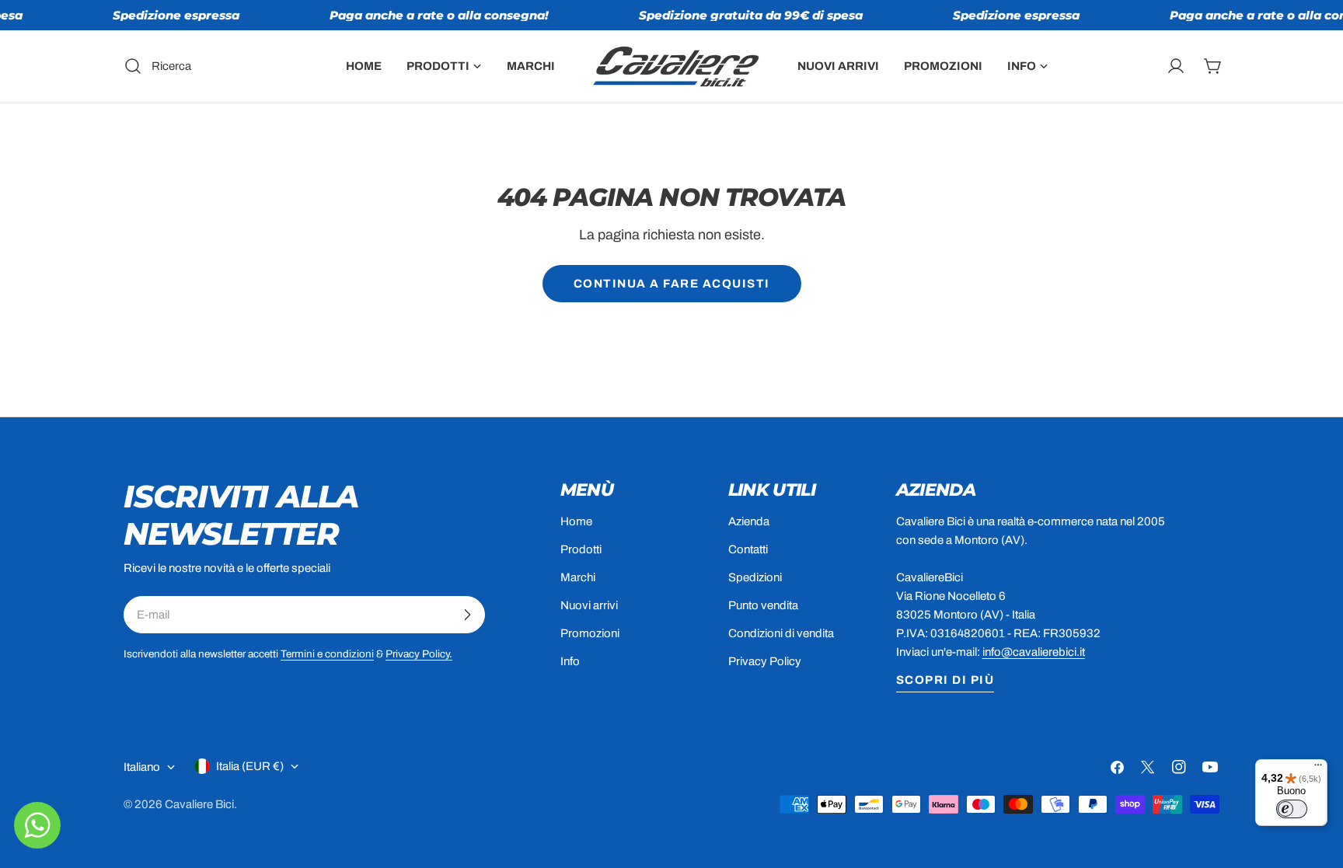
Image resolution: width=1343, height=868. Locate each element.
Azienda (748, 521)
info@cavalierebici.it (1033, 652)
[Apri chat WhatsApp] (37, 825)
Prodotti (581, 549)
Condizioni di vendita (781, 633)
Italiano (142, 767)
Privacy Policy (764, 661)
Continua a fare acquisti (672, 283)
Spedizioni (755, 577)
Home (576, 521)
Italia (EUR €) (250, 766)
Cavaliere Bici (199, 804)
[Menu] (1318, 768)
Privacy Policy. (418, 654)
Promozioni (589, 633)
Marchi (577, 577)
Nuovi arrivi (589, 605)
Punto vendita (763, 605)
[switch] (1291, 809)
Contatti (748, 549)
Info (570, 661)
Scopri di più (945, 680)
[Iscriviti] (467, 614)
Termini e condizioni (327, 654)
